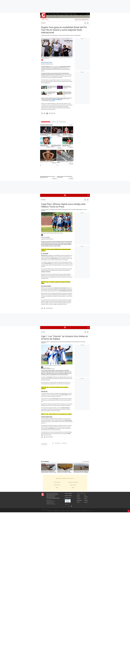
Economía (62, 13)
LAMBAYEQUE (83, 15)
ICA (75, 15)
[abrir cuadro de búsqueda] (88, 14)
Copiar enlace (52, 113)
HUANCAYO (69, 15)
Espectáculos (66, 13)
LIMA (86, 15)
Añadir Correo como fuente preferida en (81, 19)
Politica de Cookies (68, 497)
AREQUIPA (49, 15)
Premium (85, 502)
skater (57, 121)
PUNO (52, 17)
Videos (75, 13)
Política (48, 13)
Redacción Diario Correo (46, 62)
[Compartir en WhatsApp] (47, 113)
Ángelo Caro (54, 121)
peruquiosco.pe (85, 510)
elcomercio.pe (49, 510)
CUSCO (61, 15)
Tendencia (71, 13)
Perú (51, 13)
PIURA (49, 17)
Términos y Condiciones (68, 493)
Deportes (57, 13)
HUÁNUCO (73, 15)
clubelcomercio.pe (57, 510)
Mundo (54, 13)
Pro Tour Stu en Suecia (62, 121)
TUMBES (57, 17)
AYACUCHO (53, 15)
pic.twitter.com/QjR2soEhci (57, 99)
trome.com (73, 510)
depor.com (68, 510)
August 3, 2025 (51, 100)
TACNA (54, 17)
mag (89, 510)
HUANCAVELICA (65, 15)
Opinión (85, 498)
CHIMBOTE (57, 15)
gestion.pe (63, 510)
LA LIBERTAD (79, 15)
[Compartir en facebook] (85, 23)
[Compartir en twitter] (88, 23)
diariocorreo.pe (78, 510)
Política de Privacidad (68, 495)
